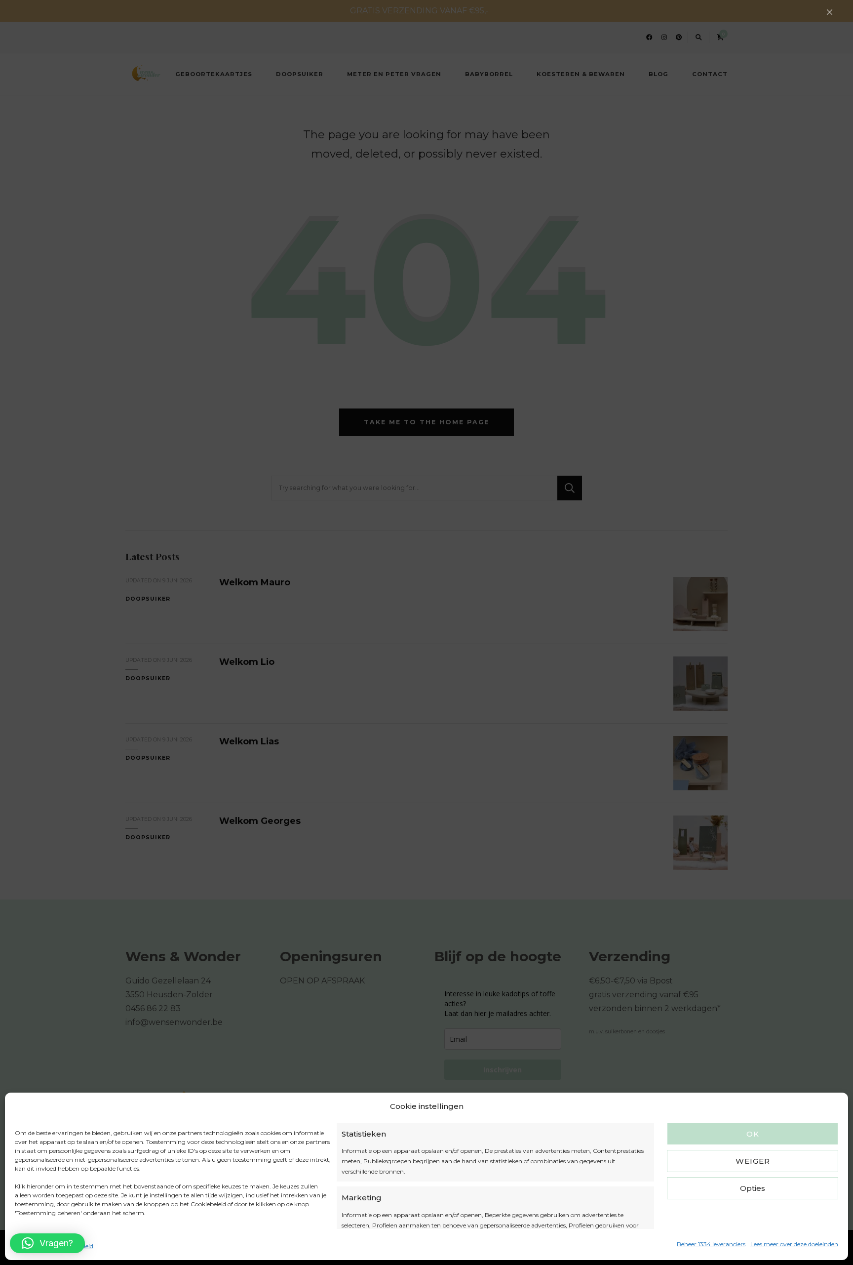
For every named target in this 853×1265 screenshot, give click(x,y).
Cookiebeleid (32, 1246)
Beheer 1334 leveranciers (711, 1244)
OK (752, 1134)
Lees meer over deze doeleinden (794, 1244)
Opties (752, 1188)
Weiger (753, 1161)
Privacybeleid (74, 1246)
